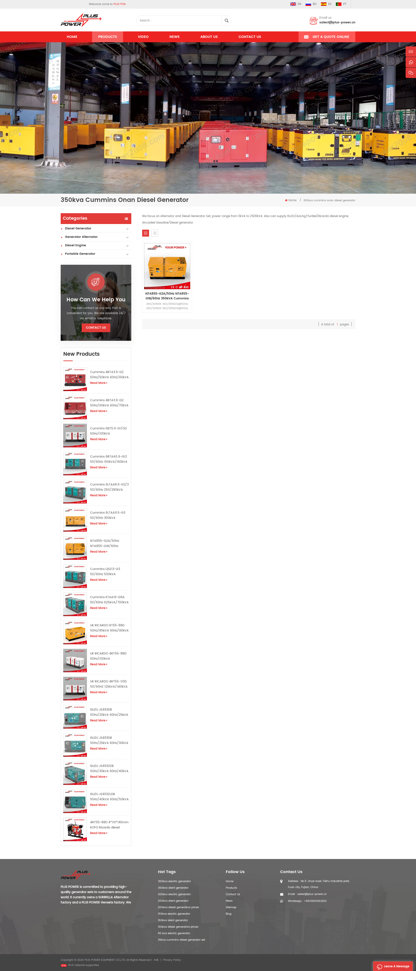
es (330, 4)
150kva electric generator (174, 914)
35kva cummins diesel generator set (181, 940)
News (174, 37)
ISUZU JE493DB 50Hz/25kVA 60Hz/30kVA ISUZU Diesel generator (109, 740)
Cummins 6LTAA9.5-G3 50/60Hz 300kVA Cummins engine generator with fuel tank (108, 515)
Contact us (250, 37)
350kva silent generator (173, 888)
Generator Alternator (81, 236)
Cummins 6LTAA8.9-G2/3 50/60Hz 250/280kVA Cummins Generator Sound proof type (109, 487)
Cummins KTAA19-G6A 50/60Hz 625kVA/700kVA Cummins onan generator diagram (109, 600)
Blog (228, 914)
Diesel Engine (75, 245)
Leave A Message (396, 966)
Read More (98, 383)
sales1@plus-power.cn (337, 22)
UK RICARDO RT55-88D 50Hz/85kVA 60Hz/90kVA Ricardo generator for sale (109, 628)
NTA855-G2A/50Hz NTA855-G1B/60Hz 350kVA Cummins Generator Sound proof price (107, 543)
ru (315, 4)
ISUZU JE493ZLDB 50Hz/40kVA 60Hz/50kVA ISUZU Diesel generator (109, 797)
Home (72, 37)
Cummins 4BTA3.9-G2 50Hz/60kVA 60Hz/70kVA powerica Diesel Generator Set (109, 403)
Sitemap (231, 907)
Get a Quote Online (331, 37)
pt (344, 4)
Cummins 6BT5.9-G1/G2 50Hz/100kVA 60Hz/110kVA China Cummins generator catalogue (108, 431)
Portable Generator (80, 253)
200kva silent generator (173, 901)
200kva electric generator (174, 894)
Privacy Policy (172, 960)
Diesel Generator (78, 228)
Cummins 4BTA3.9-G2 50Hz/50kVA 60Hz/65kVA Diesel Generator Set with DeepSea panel (109, 375)
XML (156, 960)
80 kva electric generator (174, 933)
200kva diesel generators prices (178, 907)
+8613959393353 (315, 901)
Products (107, 37)
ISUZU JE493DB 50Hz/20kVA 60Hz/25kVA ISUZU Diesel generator (109, 712)
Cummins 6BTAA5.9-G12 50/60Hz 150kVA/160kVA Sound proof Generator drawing (108, 459)
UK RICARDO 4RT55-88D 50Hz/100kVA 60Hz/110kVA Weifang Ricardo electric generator (108, 656)
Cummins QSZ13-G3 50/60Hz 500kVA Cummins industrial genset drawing (105, 572)
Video (143, 37)
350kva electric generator (174, 881)
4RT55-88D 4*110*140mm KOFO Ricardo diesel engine (109, 825)
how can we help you (96, 299)
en (299, 4)
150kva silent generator (173, 920)
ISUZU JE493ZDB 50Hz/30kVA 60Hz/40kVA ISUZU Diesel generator (109, 768)
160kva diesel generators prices (178, 927)
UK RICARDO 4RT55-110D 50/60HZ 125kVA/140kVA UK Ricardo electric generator (109, 684)
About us (209, 37)
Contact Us (233, 894)
